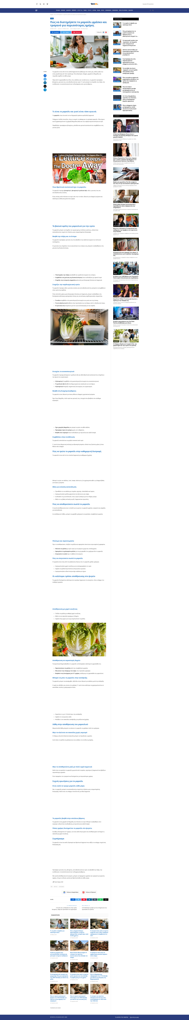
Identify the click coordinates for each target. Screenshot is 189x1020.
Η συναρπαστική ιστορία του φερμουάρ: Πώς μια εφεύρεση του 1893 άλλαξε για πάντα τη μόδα (59, 977)
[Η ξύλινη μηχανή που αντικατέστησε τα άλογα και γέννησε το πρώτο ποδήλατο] (59, 945)
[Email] (45, 86)
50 (51, 886)
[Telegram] (45, 89)
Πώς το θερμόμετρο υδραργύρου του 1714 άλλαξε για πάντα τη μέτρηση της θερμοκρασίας (98, 977)
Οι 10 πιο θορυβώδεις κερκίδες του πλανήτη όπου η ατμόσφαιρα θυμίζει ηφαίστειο (129, 98)
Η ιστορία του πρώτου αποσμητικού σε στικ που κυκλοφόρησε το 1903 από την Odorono (98, 998)
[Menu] (36, 10)
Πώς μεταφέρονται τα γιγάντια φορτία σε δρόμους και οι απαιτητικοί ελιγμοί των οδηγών (130, 33)
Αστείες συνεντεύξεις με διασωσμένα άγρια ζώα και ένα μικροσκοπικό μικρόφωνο (131, 52)
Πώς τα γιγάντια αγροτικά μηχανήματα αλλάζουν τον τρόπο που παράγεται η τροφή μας (131, 80)
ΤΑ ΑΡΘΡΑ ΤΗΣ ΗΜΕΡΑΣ (121, 1017)
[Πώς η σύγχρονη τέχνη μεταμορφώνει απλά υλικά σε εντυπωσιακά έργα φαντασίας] (117, 107)
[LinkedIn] (45, 82)
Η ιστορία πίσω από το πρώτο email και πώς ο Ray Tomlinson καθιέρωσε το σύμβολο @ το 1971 (99, 933)
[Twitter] (45, 79)
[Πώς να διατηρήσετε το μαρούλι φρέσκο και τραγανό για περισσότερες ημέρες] (79, 52)
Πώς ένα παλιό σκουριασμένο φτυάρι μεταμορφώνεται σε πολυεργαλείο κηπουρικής (131, 89)
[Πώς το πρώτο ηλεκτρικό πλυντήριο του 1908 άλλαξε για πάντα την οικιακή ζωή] (79, 989)
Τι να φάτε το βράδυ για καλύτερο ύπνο (57, 931)
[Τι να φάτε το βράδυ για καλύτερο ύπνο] (59, 924)
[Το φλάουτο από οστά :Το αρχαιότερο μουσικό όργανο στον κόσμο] (99, 945)
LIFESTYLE (116, 27)
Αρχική (51, 14)
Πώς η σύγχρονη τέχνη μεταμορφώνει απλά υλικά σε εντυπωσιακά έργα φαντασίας (129, 108)
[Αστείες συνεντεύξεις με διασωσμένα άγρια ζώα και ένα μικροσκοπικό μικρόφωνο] (117, 51)
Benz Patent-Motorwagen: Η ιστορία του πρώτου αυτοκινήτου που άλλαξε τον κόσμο (79, 955)
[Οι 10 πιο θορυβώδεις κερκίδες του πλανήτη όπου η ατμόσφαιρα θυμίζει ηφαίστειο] (117, 98)
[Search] (153, 10)
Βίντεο (55, 886)
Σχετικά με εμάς (134, 1017)
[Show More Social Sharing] (83, 32)
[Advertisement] (79, 97)
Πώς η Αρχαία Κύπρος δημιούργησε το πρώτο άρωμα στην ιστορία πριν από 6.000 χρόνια (79, 933)
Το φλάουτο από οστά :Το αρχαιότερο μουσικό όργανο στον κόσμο (98, 954)
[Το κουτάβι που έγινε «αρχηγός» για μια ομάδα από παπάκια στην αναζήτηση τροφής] (117, 70)
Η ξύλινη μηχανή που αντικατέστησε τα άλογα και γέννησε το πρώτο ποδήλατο (59, 954)
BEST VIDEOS (117, 44)
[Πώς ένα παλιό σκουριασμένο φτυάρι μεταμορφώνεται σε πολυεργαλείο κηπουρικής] (117, 89)
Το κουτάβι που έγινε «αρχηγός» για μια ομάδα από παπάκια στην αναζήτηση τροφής (130, 71)
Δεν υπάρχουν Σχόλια (75, 28)
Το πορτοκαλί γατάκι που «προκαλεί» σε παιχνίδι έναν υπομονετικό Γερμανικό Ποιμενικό (130, 43)
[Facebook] (45, 75)
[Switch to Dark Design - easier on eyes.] (150, 10)
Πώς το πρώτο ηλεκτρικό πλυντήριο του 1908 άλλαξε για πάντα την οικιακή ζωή (78, 997)
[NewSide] (95, 4)
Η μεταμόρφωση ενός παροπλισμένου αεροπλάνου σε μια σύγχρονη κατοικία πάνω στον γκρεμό (130, 61)
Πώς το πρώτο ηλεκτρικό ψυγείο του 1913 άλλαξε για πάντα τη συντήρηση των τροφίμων (58, 998)
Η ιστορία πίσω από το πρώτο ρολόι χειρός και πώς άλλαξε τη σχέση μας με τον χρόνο (79, 976)
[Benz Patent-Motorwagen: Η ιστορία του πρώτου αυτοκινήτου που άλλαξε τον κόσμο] (79, 945)
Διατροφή (61, 886)
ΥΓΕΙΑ (52, 18)
